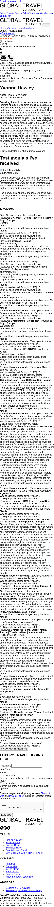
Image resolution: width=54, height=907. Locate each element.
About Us (10, 864)
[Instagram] (1, 829)
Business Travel (14, 847)
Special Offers (22, 13)
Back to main (8, 33)
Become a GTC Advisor (18, 888)
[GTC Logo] (21, 821)
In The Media (12, 869)
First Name (5, 766)
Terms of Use (12, 871)
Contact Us (11, 866)
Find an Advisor (14, 840)
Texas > (12, 28)
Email (3, 772)
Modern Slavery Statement (19, 877)
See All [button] (3, 44)
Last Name (5, 769)
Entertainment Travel (16, 850)
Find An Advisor (37, 13)
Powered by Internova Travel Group (24, 890)
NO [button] (38, 233)
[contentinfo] (21, 7)
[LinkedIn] (5, 829)
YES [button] (34, 233)
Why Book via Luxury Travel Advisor (24, 853)
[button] (3, 57)
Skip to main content (10, 1)
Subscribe (6, 815)
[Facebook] (8, 829)
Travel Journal (7, 13)
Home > (4, 28)
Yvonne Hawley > (25, 28)
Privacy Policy (16, 796)
